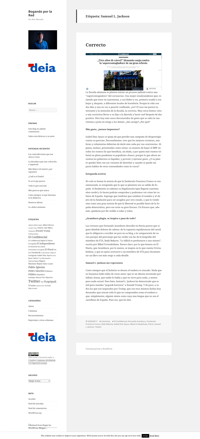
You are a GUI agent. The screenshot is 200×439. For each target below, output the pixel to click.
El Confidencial (37, 237)
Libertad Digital (33, 261)
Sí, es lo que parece (36, 181)
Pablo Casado (48, 264)
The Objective (47, 277)
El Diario (49, 240)
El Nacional (32, 246)
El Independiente (46, 243)
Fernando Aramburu (137, 321)
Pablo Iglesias (36, 267)
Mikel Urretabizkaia (138, 324)
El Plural (49, 249)
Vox (42, 282)
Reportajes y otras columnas (40, 320)
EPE (55, 250)
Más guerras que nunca (38, 190)
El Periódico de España (36, 250)
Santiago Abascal (35, 277)
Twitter (34, 281)
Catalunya (31, 231)
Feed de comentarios (37, 408)
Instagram (32, 255)
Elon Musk (41, 247)
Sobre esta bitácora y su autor (41, 136)
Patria (150, 324)
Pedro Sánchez (36, 270)
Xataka (33, 285)
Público (32, 274)
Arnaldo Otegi (32, 228)
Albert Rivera (48, 225)
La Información (44, 258)
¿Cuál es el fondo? (36, 176)
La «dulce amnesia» (37, 207)
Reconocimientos (35, 315)
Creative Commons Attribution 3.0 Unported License (41, 361)
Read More (154, 435)
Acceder (32, 399)
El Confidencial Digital (36, 240)
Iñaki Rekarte (107, 324)
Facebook (36, 252)
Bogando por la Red (40, 13)
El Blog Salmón (33, 234)
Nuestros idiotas (35, 202)
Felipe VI (53, 253)
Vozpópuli (50, 281)
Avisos (31, 306)
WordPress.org (35, 413)
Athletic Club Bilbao (45, 228)
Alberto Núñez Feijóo (35, 225)
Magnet (42, 261)
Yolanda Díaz (40, 286)
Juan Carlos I (33, 258)
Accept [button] (145, 436)
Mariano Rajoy (35, 263)
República (41, 274)
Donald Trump (43, 230)
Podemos (49, 271)
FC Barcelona (45, 253)
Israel (54, 255)
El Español (32, 244)
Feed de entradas (36, 403)
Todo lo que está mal (37, 185)
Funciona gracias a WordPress (99, 349)
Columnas (32, 311)
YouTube (48, 286)
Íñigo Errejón (32, 288)
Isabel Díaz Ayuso (44, 255)
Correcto (96, 45)
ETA (29, 253)
